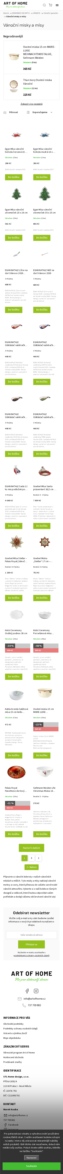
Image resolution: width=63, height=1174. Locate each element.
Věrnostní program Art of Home (19, 1052)
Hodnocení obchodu (13, 1057)
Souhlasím (31, 1166)
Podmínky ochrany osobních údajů (20, 1028)
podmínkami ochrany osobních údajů (31, 955)
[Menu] (57, 5)
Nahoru (33, 867)
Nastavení (31, 1158)
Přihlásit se (31, 944)
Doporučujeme (40, 112)
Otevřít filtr (10, 112)
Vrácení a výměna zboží (15, 1033)
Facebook (27, 991)
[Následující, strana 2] (32, 858)
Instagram (36, 991)
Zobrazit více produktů (32, 104)
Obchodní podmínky (13, 1024)
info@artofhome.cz (35, 999)
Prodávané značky (12, 1062)
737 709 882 (34, 1005)
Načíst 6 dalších (31, 848)
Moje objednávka (11, 1038)
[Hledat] (44, 5)
